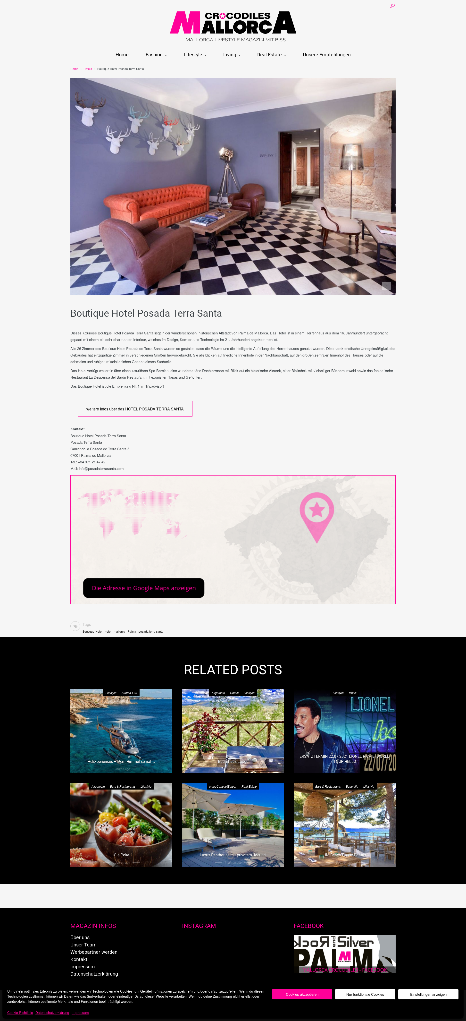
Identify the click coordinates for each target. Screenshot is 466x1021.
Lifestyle (193, 55)
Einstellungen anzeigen (428, 994)
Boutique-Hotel (92, 631)
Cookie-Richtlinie (20, 1012)
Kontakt (78, 959)
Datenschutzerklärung (52, 1012)
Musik (353, 692)
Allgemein (218, 692)
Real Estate (269, 55)
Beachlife (352, 786)
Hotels (87, 69)
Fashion (154, 55)
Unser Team (83, 945)
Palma (132, 631)
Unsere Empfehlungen (327, 55)
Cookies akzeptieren (302, 994)
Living (229, 55)
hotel (108, 631)
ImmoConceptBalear (222, 786)
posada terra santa (151, 631)
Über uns (80, 937)
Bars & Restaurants (122, 786)
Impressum (80, 1012)
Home (122, 55)
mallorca (119, 631)
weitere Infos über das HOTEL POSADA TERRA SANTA (135, 409)
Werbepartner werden (93, 952)
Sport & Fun (129, 692)
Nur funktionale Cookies (365, 994)
